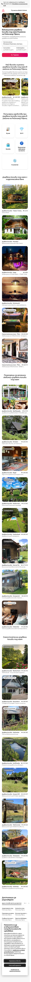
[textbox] (8, 50)
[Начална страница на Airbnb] (3, 10)
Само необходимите (15, 965)
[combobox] (14, 44)
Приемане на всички (15, 961)
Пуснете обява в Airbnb (19, 10)
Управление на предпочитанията (14, 970)
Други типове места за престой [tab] (11, 903)
